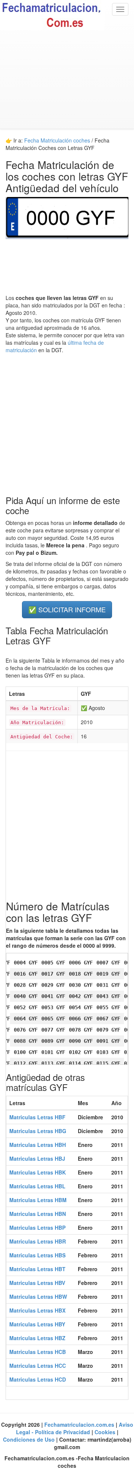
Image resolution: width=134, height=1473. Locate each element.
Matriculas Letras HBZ (37, 1338)
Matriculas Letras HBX (37, 1310)
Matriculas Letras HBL (37, 1186)
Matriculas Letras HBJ (37, 1158)
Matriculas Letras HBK (37, 1172)
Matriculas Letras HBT (37, 1269)
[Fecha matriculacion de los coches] (67, 15)
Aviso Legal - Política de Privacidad (74, 1428)
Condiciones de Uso (29, 1439)
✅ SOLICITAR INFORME (67, 609)
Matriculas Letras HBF (37, 1117)
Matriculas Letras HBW (38, 1296)
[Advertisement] (67, 79)
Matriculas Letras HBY (37, 1324)
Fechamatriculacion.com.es (80, 1424)
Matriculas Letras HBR (37, 1241)
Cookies (106, 1432)
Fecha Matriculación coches (57, 140)
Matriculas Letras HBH (37, 1144)
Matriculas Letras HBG (37, 1131)
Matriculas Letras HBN (37, 1213)
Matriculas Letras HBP (37, 1227)
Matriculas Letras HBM (38, 1200)
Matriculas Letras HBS (37, 1255)
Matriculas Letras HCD (37, 1379)
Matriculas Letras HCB (37, 1351)
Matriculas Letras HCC (37, 1365)
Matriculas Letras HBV (37, 1282)
